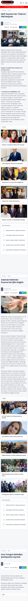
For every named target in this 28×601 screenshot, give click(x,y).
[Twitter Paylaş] (23, 27)
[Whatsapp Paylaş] (25, 27)
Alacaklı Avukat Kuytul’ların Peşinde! (14, 7)
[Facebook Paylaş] (20, 27)
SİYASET (9, 10)
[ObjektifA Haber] (7, 3)
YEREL (9, 550)
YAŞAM (9, 276)
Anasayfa (4, 10)
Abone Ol (6, 27)
